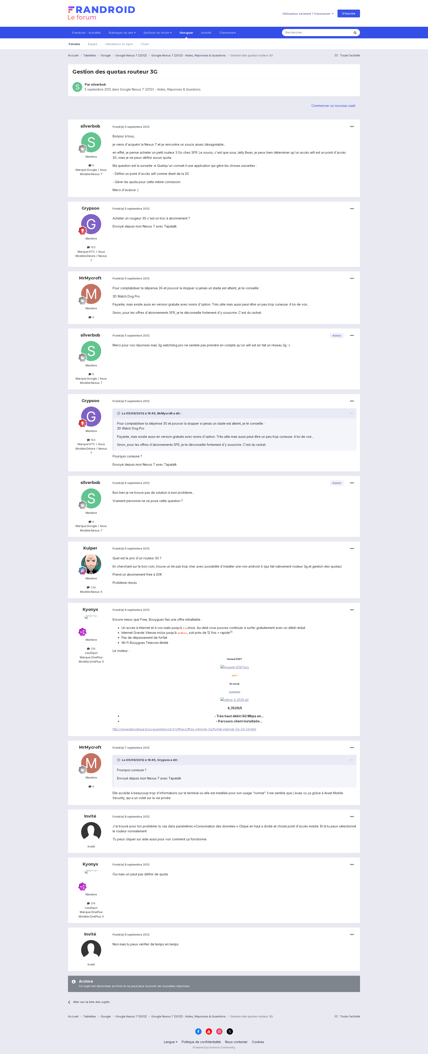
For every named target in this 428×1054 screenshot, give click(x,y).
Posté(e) (131, 126)
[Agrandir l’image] (234, 667)
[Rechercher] (355, 32)
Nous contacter (236, 1042)
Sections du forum (157, 32)
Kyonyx (90, 609)
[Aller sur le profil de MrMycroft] (91, 294)
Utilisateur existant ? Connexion (307, 13)
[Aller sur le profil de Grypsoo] (91, 224)
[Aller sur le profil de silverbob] (77, 87)
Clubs (145, 44)
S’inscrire (348, 13)
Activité (206, 32)
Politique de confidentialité (201, 1042)
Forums (74, 44)
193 (92, 247)
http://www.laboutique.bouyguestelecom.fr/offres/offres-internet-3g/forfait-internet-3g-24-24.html (184, 729)
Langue (170, 1042)
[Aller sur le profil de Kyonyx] (91, 625)
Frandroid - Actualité (86, 32)
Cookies (258, 1042)
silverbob (98, 84)
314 (92, 648)
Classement (227, 32)
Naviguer (186, 32)
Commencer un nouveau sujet (333, 105)
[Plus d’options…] (352, 126)
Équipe (92, 44)
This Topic (337, 32)
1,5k (93, 587)
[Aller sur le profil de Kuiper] (91, 564)
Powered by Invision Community (214, 1047)
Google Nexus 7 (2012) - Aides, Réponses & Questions (160, 89)
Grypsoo (90, 208)
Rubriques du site (121, 32)
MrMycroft (90, 278)
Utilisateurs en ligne (119, 44)
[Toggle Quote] (119, 413)
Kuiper (90, 548)
